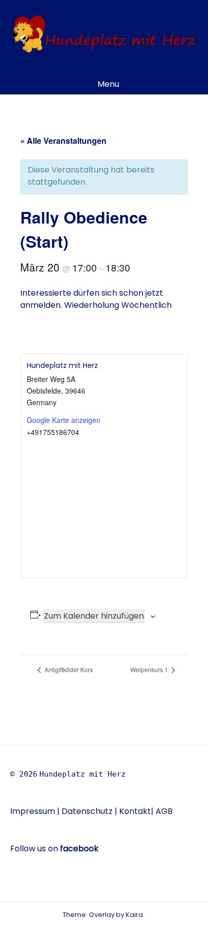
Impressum (32, 811)
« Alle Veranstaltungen (63, 140)
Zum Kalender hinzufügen (94, 616)
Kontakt (135, 811)
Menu (107, 84)
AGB (164, 811)
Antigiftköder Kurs (68, 669)
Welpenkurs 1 (150, 669)
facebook (79, 848)
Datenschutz (88, 811)
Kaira (134, 914)
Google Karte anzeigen (63, 420)
